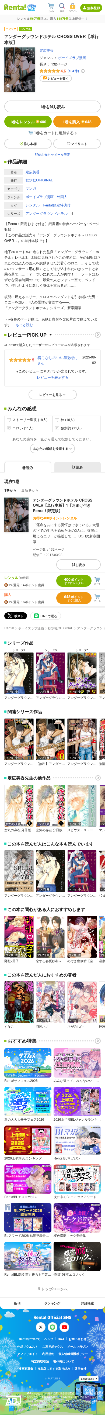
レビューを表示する (52, 377)
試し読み (78, 564)
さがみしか (75, 1026)
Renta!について (29, 1339)
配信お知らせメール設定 (52, 154)
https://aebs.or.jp (35, 1409)
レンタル (33, 205)
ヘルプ (48, 1339)
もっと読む (24, 324)
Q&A (61, 1339)
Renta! (9, 628)
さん (58, 360)
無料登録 (93, 7)
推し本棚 (30, 143)
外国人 (62, 196)
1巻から (10, 490)
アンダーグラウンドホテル (47, 213)
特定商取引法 (40, 1361)
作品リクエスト (27, 1346)
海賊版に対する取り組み (54, 1368)
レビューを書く (58, 78)
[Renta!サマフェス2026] (31, 7)
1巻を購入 (77, 121)
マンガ (31, 188)
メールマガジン (77, 1346)
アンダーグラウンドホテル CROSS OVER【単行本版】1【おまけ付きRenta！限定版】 (62, 505)
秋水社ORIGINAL (39, 179)
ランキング (52, 1303)
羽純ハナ (42, 1026)
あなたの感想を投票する (50, 448)
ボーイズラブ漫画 (72, 57)
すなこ (9, 1026)
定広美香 (47, 50)
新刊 (17, 1303)
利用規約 (48, 1354)
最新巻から (30, 490)
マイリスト (79, 143)
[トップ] (15, 7)
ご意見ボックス (52, 1346)
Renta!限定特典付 (57, 205)
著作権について (63, 1361)
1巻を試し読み (52, 106)
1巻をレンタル (28, 121)
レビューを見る (50, 394)
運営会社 (80, 1368)
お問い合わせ (77, 1339)
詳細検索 (87, 1303)
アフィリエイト (27, 1354)
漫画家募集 (26, 1368)
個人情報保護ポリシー (73, 1354)
